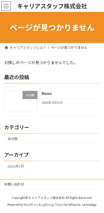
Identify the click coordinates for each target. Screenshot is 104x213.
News (47, 93)
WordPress (30, 204)
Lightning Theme (52, 204)
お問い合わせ (14, 184)
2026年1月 (15, 166)
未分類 (12, 139)
